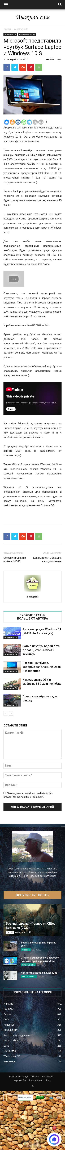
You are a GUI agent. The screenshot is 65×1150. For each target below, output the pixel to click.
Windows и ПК (21, 28)
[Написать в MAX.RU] (54, 1139)
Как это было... (29, 976)
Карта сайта (20, 1080)
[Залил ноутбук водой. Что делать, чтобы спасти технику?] (12, 650)
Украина (26, 950)
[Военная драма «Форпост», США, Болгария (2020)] (32, 920)
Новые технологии (27, 34)
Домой (7, 28)
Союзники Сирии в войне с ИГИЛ (14, 559)
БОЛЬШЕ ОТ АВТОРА (32, 618)
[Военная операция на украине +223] (10, 946)
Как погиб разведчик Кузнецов (39, 972)
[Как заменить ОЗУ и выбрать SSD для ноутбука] (12, 684)
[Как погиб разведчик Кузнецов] (10, 975)
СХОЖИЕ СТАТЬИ (32, 615)
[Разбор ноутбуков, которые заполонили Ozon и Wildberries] (12, 667)
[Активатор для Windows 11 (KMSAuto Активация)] (12, 633)
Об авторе (47, 1076)
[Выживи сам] (32, 17)
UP (28, 1144)
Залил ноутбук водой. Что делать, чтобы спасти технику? (41, 650)
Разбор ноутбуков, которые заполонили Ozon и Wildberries (42, 667)
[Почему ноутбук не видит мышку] (12, 700)
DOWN (37, 1144)
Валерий (11, 59)
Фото (48, 1080)
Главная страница (18, 1076)
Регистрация (35, 1080)
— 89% (24, 1097)
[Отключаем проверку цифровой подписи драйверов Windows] (10, 961)
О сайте (35, 1076)
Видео (10, 932)
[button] (60, 4)
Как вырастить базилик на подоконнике (47, 559)
